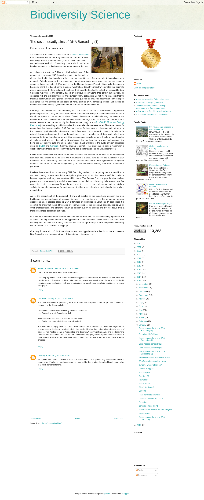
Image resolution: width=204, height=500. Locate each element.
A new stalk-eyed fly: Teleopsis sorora (152, 99)
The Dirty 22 (144, 376)
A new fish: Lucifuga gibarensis (149, 102)
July (141, 303)
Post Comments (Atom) (52, 423)
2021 (139, 251)
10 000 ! (142, 391)
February (143, 321)
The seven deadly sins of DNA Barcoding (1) (152, 352)
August (142, 299)
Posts (140, 470)
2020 (139, 255)
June (141, 306)
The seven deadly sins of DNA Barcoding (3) (152, 329)
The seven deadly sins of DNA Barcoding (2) (152, 339)
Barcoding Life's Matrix (148, 334)
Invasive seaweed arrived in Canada (154, 357)
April (141, 314)
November (144, 288)
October (142, 291)
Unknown (42, 298)
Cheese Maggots (146, 369)
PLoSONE (101, 122)
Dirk (139, 84)
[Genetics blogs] (151, 72)
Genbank (54, 146)
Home (77, 419)
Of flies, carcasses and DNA (151, 398)
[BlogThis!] (62, 251)
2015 (139, 273)
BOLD (42, 146)
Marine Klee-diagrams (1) (160, 203)
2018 (139, 262)
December (144, 284)
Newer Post (36, 419)
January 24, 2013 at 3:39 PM (66, 268)
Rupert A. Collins (45, 268)
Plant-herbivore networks (149, 395)
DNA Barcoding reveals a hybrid (152, 361)
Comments (142, 475)
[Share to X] (65, 251)
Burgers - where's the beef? (150, 365)
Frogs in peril (144, 413)
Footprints (143, 402)
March (142, 317)
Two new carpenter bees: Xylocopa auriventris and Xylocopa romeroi (151, 107)
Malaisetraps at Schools (159, 165)
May (141, 310)
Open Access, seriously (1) (150, 348)
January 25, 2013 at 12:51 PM (60, 298)
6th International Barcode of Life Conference (161, 128)
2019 (139, 258)
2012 (139, 425)
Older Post (119, 419)
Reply (40, 290)
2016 (139, 269)
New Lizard (144, 380)
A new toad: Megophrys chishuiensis (152, 114)
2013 (139, 281)
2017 (139, 266)
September (144, 295)
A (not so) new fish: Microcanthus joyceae (154, 111)
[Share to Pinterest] (71, 251)
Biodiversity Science (80, 14)
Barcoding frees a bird (148, 406)
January (142, 325)
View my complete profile (145, 88)
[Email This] (59, 251)
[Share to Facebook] (68, 251)
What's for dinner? (146, 387)
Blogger (125, 494)
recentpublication (80, 54)
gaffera (107, 494)
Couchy (41, 355)
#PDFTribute (144, 384)
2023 (139, 243)
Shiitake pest (144, 372)
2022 (139, 247)
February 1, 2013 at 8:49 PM (58, 355)
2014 (139, 277)
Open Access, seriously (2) (150, 344)
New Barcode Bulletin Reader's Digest (155, 410)
